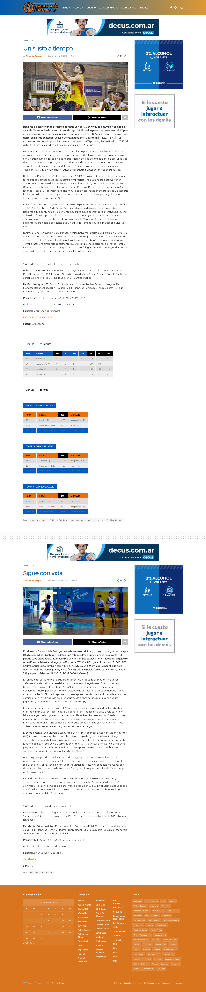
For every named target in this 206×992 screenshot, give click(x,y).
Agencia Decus (58, 983)
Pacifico (146, 949)
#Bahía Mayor (84, 904)
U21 (115, 960)
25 (55, 932)
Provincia (117, 907)
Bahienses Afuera (108, 8)
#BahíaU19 (83, 921)
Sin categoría (119, 923)
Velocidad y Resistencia (143, 968)
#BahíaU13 (83, 908)
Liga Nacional (102, 924)
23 (41, 932)
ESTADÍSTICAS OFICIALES (37, 317)
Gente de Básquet (33, 55)
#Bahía (81, 900)
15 (34, 926)
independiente (160, 935)
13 (70, 920)
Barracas (137, 915)
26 (63, 932)
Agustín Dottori (151, 901)
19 (63, 926)
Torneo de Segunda (160, 964)
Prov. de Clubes (117, 902)
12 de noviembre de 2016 (57, 55)
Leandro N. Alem (169, 940)
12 (63, 920)
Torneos (117, 939)
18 (55, 926)
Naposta (173, 944)
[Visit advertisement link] (103, 29)
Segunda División (172, 959)
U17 (77, 580)
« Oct (25, 943)
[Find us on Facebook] (171, 7)
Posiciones (101, 941)
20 (70, 926)
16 (41, 926)
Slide (32, 565)
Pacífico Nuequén (115, 520)
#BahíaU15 (83, 913)
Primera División (170, 949)
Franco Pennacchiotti (142, 935)
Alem (163, 901)
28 (27, 938)
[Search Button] (181, 7)
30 (41, 938)
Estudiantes (47, 872)
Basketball (83, 941)
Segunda (78, 8)
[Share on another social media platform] (125, 117)
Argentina (154, 906)
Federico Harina (140, 930)
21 (27, 932)
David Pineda (154, 920)
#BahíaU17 (83, 917)
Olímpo (137, 949)
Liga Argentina (128, 8)
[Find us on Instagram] (175, 7)
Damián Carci (139, 920)
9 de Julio (34, 872)
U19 (115, 956)
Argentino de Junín (38, 520)
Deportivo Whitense (171, 920)
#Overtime (82, 925)
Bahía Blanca (173, 910)
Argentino (166, 906)
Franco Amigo (156, 930)
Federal (81, 953)
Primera (66, 8)
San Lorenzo (169, 954)
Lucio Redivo (160, 944)
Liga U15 (99, 520)
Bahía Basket (84, 930)
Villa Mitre (161, 968)
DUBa (80, 945)
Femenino (91, 8)
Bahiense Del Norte (58, 520)
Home (25, 40)
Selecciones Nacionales (119, 917)
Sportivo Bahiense (141, 964)
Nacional (100, 937)
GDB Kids (100, 904)
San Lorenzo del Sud (142, 959)
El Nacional (138, 925)
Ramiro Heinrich (153, 954)
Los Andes (147, 944)
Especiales (83, 949)
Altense (172, 901)
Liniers (136, 944)
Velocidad (176, 964)
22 (34, 932)
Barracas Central (152, 915)
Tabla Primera (119, 931)
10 (48, 920)
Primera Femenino (100, 951)
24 (48, 932)
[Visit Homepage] (40, 7)
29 (34, 938)
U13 (115, 944)
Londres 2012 (102, 928)
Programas (101, 956)
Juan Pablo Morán (141, 940)
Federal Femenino (82, 959)
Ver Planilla (29, 859)
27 (70, 932)
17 (48, 926)
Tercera (116, 935)
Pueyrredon (138, 954)
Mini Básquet (102, 932)
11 (55, 920)
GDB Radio (101, 908)
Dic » (32, 943)
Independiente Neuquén (81, 520)
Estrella (150, 925)
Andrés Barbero (140, 906)
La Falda (155, 940)
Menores (143, 8)
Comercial (167, 915)
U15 (31, 40)
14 (27, 926)
